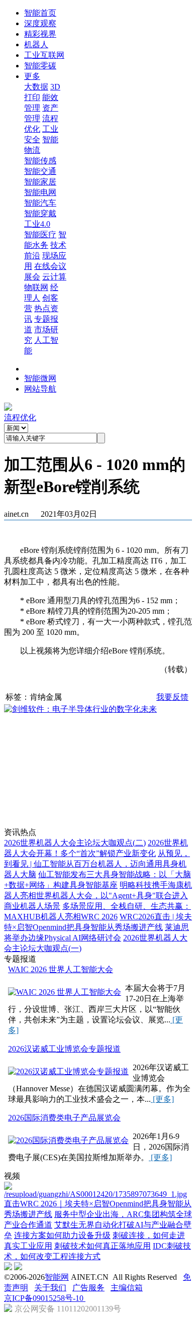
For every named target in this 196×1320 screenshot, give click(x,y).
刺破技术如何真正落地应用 (102, 1246)
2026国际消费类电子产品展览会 (64, 1117)
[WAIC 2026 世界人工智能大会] (64, 992)
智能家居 (40, 181)
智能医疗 (40, 234)
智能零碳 (40, 65)
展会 (32, 276)
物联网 (36, 287)
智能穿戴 (40, 213)
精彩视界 (40, 34)
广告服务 (88, 1287)
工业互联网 (44, 55)
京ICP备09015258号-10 (44, 1298)
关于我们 (50, 1287)
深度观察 (40, 23)
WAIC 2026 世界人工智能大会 (60, 969)
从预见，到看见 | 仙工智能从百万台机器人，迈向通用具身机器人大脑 (97, 864)
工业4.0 (37, 224)
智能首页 (40, 13)
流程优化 (20, 417)
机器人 (36, 44)
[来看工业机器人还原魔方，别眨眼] (98, 1194)
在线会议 (50, 266)
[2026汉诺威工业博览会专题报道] (68, 1072)
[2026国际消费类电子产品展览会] (68, 1141)
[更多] (162, 1099)
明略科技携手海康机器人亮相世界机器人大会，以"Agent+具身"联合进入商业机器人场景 (98, 895)
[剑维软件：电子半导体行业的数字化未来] (80, 709)
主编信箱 (127, 1287)
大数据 (36, 86)
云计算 (54, 276)
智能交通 (40, 171)
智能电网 (40, 192)
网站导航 (40, 389)
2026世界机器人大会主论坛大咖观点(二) (75, 842)
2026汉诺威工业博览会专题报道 (64, 1049)
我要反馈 (172, 697)
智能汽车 (40, 203)
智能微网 (40, 378)
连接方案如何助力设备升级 (62, 1235)
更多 (32, 76)
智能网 (57, 1277)
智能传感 (40, 160)
